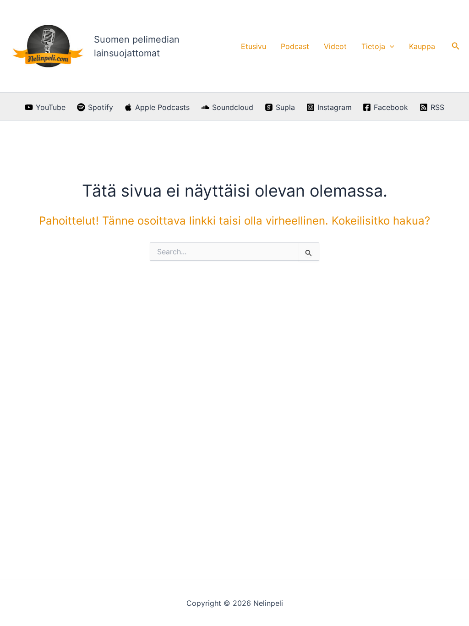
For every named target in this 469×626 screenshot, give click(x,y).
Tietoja (373, 46)
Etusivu (253, 46)
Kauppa (422, 46)
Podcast (295, 46)
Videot (335, 46)
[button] (389, 46)
